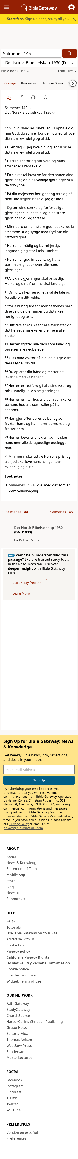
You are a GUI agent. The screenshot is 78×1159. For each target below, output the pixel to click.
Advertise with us (20, 939)
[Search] (69, 53)
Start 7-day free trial (27, 582)
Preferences (16, 1138)
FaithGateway (17, 1003)
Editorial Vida (17, 1033)
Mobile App (15, 874)
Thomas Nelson (19, 1039)
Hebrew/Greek (52, 83)
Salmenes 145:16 (22, 485)
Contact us (15, 945)
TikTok (11, 1097)
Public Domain (31, 540)
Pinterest (13, 1092)
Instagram (15, 1086)
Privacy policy (18, 951)
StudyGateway (18, 1009)
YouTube (13, 1110)
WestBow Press (19, 1045)
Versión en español (22, 1132)
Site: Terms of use (21, 975)
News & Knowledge (22, 862)
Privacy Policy (19, 824)
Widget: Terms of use (23, 981)
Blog (10, 886)
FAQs (10, 921)
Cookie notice (17, 969)
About (11, 856)
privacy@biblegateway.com (23, 828)
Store (10, 880)
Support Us (15, 898)
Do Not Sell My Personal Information (38, 963)
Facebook (14, 1080)
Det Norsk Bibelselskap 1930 (38, 527)
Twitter (12, 1104)
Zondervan (15, 1051)
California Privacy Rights (27, 957)
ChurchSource (18, 1015)
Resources (28, 83)
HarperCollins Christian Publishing (34, 1021)
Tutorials (13, 927)
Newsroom (15, 892)
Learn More (21, 593)
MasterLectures (19, 1057)
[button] (71, 7)
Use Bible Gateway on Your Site (31, 933)
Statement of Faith (21, 868)
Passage (10, 83)
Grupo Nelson (17, 1027)
